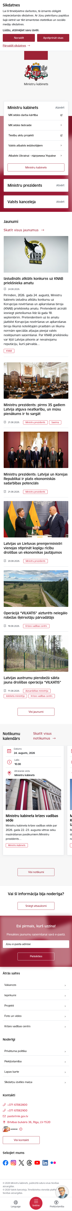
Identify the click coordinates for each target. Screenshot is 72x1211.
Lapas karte (11, 1071)
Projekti (9, 1005)
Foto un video (13, 1016)
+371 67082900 (17, 1110)
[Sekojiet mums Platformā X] (21, 1163)
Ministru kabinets (36, 167)
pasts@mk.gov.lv (17, 1116)
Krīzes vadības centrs (36, 626)
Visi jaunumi (36, 711)
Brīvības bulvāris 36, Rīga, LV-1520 (28, 1122)
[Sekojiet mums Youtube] (37, 1162)
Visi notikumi (36, 872)
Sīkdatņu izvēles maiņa (18, 1082)
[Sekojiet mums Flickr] (53, 1162)
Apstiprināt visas (53, 38)
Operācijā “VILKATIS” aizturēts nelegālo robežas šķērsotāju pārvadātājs (35, 615)
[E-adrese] (10, 1129)
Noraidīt (19, 38)
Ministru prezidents (35, 422)
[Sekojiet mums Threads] (29, 1163)
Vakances (10, 985)
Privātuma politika (15, 1051)
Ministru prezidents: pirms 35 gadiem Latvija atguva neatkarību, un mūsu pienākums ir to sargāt (34, 409)
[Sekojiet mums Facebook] (5, 1163)
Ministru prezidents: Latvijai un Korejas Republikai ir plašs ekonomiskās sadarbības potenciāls (36, 478)
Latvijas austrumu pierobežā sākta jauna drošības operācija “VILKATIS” (32, 680)
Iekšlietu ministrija (15, 696)
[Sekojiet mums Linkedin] (45, 1163)
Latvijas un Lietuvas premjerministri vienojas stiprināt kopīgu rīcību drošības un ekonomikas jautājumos (33, 548)
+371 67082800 (17, 1104)
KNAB (9, 350)
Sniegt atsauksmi (36, 906)
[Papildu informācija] (20, 1129)
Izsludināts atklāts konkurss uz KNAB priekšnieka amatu (33, 280)
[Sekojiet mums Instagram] (13, 1162)
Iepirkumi (10, 995)
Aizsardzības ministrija (36, 690)
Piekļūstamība (13, 1061)
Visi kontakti (21, 1140)
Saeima (55, 422)
